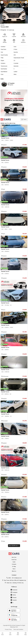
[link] (14, 610)
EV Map (14, 566)
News (14, 568)
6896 (9, 578)
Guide (14, 562)
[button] (14, 12)
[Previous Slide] (0, 11)
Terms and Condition (18, 629)
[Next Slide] (27, 11)
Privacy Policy (8, 629)
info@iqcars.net (18, 578)
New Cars (14, 557)
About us (14, 571)
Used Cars (14, 559)
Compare (14, 564)
